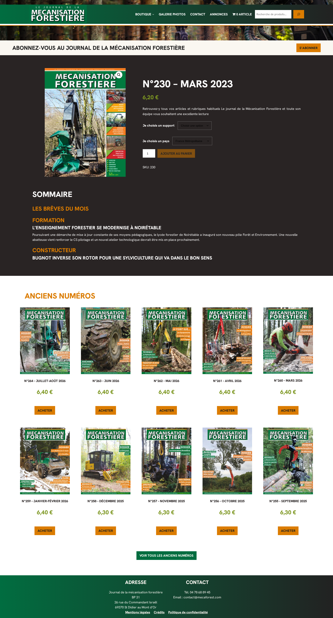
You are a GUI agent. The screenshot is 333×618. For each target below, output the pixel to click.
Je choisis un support (158, 125)
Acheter (45, 410)
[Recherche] (298, 14)
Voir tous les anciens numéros (166, 555)
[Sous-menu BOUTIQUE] (153, 14)
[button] (118, 74)
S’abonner (308, 48)
